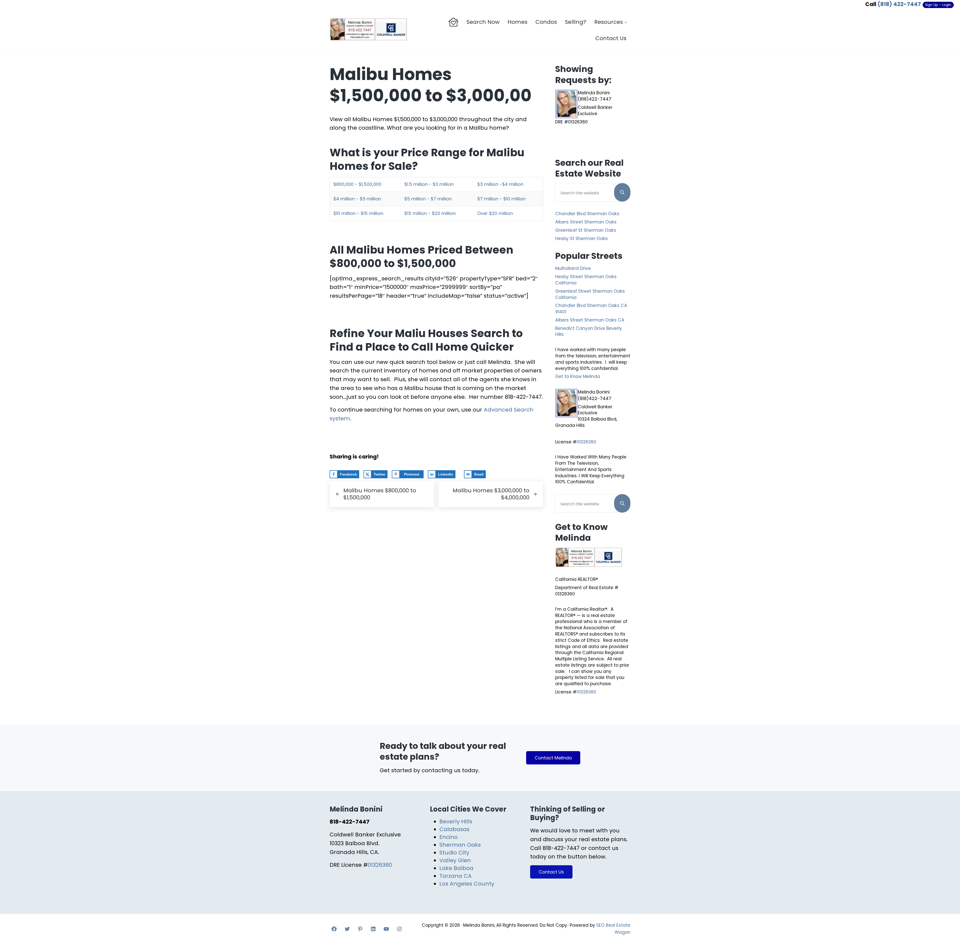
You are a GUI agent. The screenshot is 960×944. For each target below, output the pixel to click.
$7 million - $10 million (501, 199)
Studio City (454, 852)
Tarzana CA (455, 876)
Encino (448, 837)
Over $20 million (495, 213)
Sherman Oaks (460, 845)
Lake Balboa (456, 868)
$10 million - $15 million (358, 213)
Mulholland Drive (573, 268)
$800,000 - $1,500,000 (357, 184)
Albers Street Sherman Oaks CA (589, 320)
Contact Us (551, 872)
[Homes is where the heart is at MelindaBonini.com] (453, 22)
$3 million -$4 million (500, 184)
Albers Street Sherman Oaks (586, 222)
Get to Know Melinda (577, 376)
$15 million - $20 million (430, 213)
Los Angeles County (466, 884)
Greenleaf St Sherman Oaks (585, 230)
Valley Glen (455, 860)
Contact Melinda (553, 758)
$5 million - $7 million (428, 199)
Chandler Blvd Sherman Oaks (587, 214)
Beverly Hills (455, 821)
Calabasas (454, 829)
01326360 (586, 442)
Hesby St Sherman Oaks (581, 238)
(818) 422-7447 (899, 4)
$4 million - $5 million (357, 199)
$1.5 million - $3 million (429, 184)
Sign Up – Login (938, 4)
